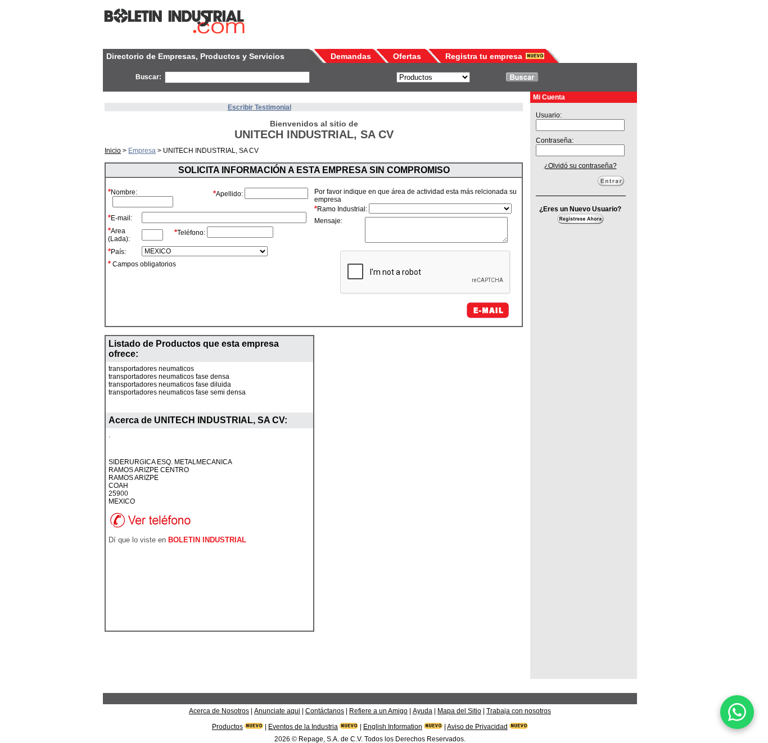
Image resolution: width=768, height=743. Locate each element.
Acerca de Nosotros (219, 711)
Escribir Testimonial (259, 107)
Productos (227, 727)
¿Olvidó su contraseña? (580, 166)
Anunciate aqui (277, 711)
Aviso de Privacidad (477, 727)
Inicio (113, 151)
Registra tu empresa (483, 56)
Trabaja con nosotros (518, 711)
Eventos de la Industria (303, 727)
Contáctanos (324, 711)
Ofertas (407, 56)
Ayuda (422, 711)
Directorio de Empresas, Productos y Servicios (195, 56)
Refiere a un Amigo (378, 711)
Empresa (142, 151)
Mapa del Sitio (459, 711)
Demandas (351, 56)
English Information (392, 727)
